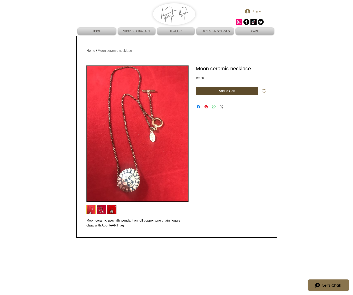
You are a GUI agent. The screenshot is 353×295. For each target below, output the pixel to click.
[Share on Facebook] (198, 106)
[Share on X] (221, 106)
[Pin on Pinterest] (206, 106)
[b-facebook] (246, 22)
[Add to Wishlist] (264, 91)
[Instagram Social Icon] (239, 22)
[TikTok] (253, 22)
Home (90, 50)
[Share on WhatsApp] (213, 106)
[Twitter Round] (261, 22)
